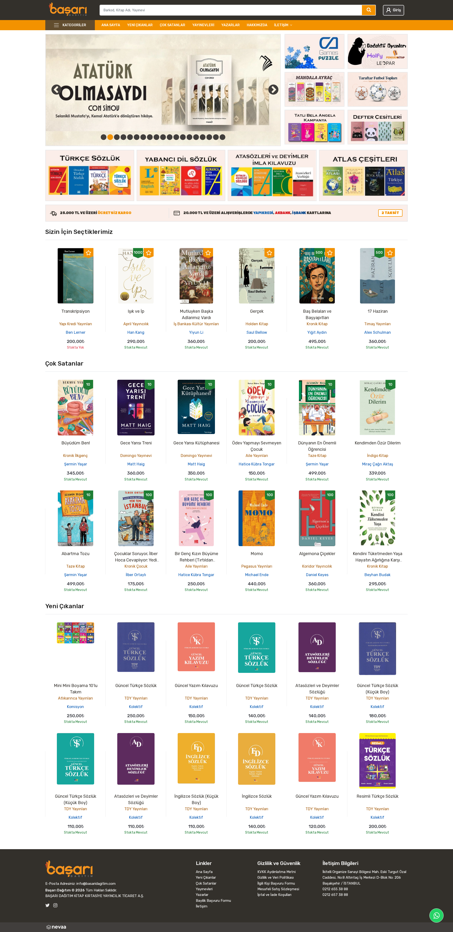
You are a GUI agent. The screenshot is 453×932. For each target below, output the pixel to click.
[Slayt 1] (103, 137)
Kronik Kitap (317, 324)
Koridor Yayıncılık (317, 566)
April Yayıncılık (136, 324)
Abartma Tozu (75, 553)
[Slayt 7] (143, 137)
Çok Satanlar (172, 25)
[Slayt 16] (203, 137)
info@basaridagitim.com (96, 883)
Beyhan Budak (377, 575)
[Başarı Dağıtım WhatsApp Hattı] (436, 915)
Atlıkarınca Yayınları (75, 698)
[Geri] (51, 89)
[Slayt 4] (123, 137)
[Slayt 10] (163, 137)
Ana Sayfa (110, 25)
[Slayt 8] (150, 137)
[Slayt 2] (110, 137)
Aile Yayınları (257, 455)
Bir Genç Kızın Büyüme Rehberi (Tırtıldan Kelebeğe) (196, 560)
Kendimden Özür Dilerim (378, 443)
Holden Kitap (257, 324)
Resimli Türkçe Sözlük (377, 796)
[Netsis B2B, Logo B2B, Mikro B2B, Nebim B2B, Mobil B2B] (226, 927)
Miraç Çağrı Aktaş (377, 464)
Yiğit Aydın (317, 332)
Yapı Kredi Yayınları (75, 324)
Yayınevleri (203, 25)
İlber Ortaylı (136, 575)
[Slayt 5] (130, 137)
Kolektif (136, 706)
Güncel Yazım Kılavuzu (196, 685)
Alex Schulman (377, 332)
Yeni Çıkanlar (140, 25)
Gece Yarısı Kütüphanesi (196, 443)
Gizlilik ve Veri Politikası (275, 877)
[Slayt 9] (156, 137)
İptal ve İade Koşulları (274, 895)
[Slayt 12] (176, 137)
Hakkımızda (257, 25)
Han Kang (135, 332)
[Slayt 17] (209, 137)
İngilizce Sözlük (257, 796)
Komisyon (75, 706)
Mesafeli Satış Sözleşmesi (278, 889)
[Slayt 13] (183, 137)
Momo (257, 553)
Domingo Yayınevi (136, 455)
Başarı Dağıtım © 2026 (65, 890)
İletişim (201, 906)
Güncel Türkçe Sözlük (136, 685)
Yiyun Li (196, 332)
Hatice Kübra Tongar (257, 464)
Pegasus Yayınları (256, 566)
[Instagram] (55, 905)
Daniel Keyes (317, 575)
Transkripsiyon (75, 311)
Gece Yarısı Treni (136, 443)
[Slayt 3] (117, 137)
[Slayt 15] (196, 137)
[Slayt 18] (216, 137)
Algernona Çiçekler (317, 553)
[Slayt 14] (189, 137)
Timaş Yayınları (377, 324)
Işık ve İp (136, 311)
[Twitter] (47, 905)
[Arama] (369, 10)
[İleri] (273, 89)
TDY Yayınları (135, 698)
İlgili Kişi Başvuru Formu (276, 883)
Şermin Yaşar (75, 464)
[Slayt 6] (136, 137)
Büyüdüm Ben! (75, 443)
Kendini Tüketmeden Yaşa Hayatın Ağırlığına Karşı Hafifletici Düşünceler (377, 560)
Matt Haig (136, 464)
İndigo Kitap (377, 455)
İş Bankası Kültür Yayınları (196, 324)
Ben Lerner (75, 332)
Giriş (397, 10)
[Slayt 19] (222, 137)
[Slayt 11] (169, 137)
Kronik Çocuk (136, 566)
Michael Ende (256, 575)
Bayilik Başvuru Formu (213, 900)
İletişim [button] (281, 25)
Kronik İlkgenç (75, 455)
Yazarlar (230, 25)
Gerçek (257, 311)
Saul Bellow (257, 332)
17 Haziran (378, 311)
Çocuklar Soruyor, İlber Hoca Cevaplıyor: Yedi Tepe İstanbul (136, 560)
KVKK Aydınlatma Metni (276, 872)
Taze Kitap (317, 455)
